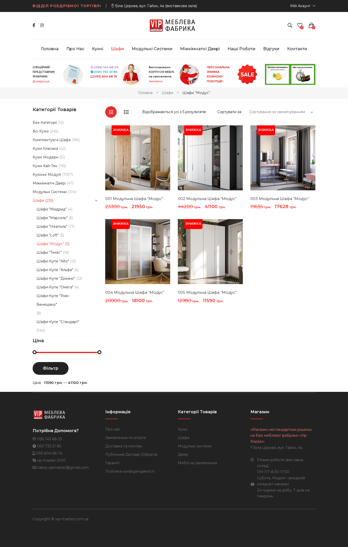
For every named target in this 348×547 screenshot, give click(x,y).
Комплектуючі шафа (52, 140)
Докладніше (41, 81)
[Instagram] (42, 25)
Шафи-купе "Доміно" (55, 278)
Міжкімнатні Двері (49, 183)
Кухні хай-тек (45, 166)
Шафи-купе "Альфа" (54, 270)
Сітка (111, 112)
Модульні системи (50, 192)
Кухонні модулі (47, 174)
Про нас (112, 429)
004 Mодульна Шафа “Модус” (134, 292)
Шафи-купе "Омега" (54, 287)
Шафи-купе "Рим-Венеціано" (53, 300)
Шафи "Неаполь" (51, 226)
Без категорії (45, 122)
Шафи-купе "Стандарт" (57, 321)
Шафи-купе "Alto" (52, 261)
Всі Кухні (41, 131)
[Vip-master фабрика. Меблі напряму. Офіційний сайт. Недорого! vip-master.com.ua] (174, 25)
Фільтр (50, 368)
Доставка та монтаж (123, 446)
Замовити (156, 81)
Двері (183, 454)
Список (126, 112)
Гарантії (112, 463)
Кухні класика (45, 148)
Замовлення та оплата (125, 437)
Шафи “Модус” (50, 244)
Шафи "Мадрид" (51, 209)
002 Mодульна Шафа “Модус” (207, 198)
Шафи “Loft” (47, 235)
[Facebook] (34, 25)
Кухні (182, 429)
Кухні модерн (45, 157)
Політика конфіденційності (129, 471)
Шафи (167, 92)
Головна (145, 92)
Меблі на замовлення (197, 463)
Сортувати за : (230, 112)
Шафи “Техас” (49, 252)
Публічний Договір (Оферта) (131, 454)
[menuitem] (50, 49)
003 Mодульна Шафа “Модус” (279, 198)
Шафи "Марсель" (52, 218)
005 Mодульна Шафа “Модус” (207, 292)
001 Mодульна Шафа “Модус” (134, 198)
